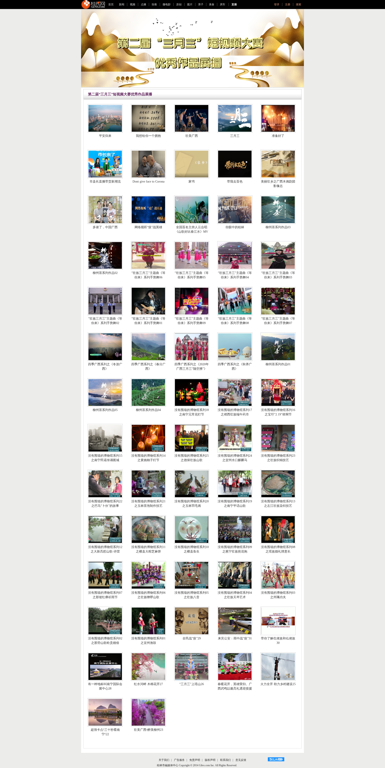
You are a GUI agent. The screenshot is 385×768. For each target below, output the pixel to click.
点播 (143, 4)
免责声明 (194, 760)
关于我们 (164, 760)
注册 (287, 4)
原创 (179, 4)
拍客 (154, 4)
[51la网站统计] (276, 759)
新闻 (121, 4)
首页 (111, 4)
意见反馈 (241, 760)
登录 (276, 4)
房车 (223, 4)
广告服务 (179, 760)
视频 (132, 4)
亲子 (200, 4)
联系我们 (225, 760)
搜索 (298, 4)
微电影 (167, 4)
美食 (211, 4)
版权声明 (210, 760)
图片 (189, 4)
